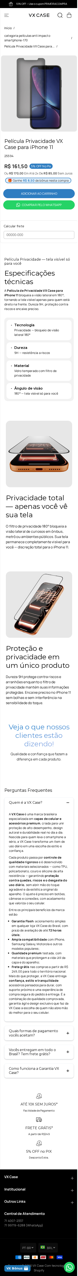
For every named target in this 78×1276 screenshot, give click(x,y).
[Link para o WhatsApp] (67, 1267)
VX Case (38, 1266)
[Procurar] (60, 15)
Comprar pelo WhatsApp (42, 205)
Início (8, 28)
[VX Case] (39, 15)
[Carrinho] (69, 15)
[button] (7, 15)
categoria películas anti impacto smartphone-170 (27, 37)
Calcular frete (14, 226)
